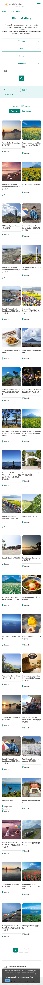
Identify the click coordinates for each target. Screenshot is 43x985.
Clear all (8, 95)
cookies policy (12, 977)
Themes (21, 41)
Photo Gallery (15, 11)
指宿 (23, 90)
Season (21, 56)
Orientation (21, 63)
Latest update (27, 111)
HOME (4, 11)
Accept (7, 980)
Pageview (14, 111)
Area (21, 48)
